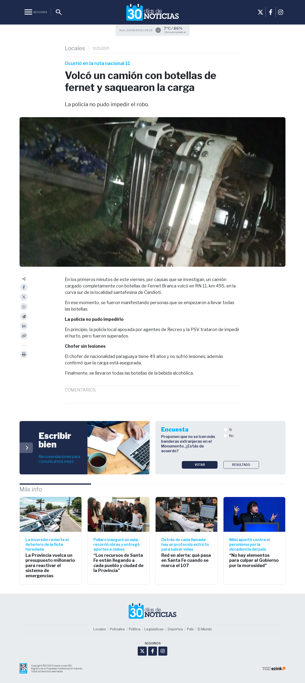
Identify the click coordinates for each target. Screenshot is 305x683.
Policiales (117, 629)
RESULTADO (241, 465)
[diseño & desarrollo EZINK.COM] (273, 668)
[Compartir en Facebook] (24, 287)
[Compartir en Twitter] (24, 297)
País (190, 629)
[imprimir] (24, 354)
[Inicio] (152, 12)
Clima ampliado (174, 32)
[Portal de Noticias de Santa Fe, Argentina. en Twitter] (260, 12)
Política (134, 629)
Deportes (175, 629)
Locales (75, 48)
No (231, 436)
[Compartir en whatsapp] (24, 307)
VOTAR (200, 465)
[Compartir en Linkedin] (24, 326)
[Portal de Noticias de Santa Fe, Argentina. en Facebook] (270, 12)
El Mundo (205, 629)
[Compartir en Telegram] (24, 316)
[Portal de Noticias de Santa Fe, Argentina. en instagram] (280, 12)
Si (230, 429)
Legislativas (154, 629)
